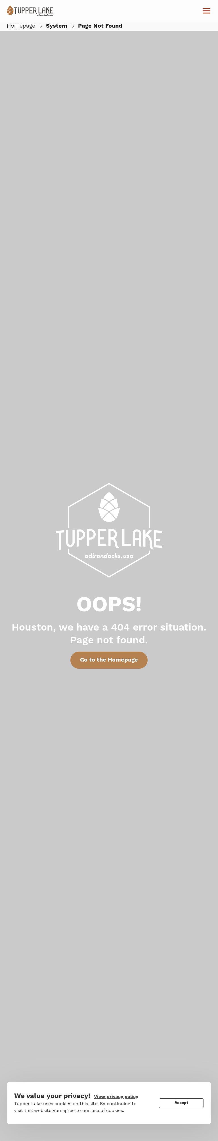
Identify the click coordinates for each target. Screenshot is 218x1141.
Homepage (21, 26)
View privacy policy (116, 1096)
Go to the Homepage (109, 660)
